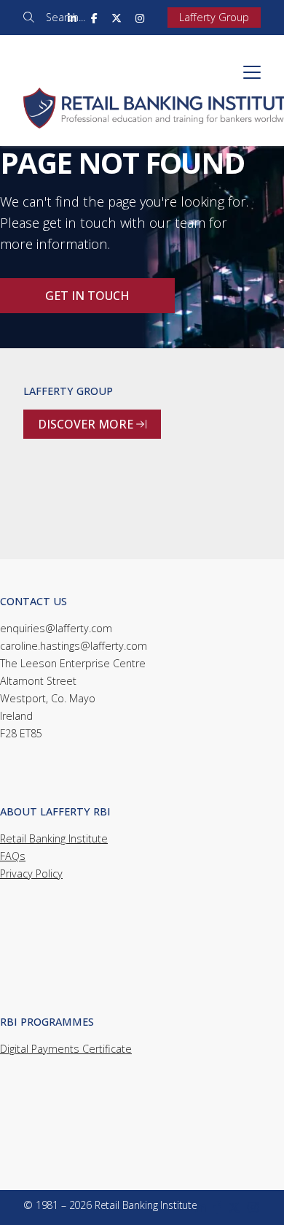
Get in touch (87, 296)
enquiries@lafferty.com (56, 628)
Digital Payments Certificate (66, 1049)
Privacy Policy (31, 873)
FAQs (12, 856)
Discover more (92, 424)
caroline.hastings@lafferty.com (73, 646)
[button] (252, 72)
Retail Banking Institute (54, 838)
